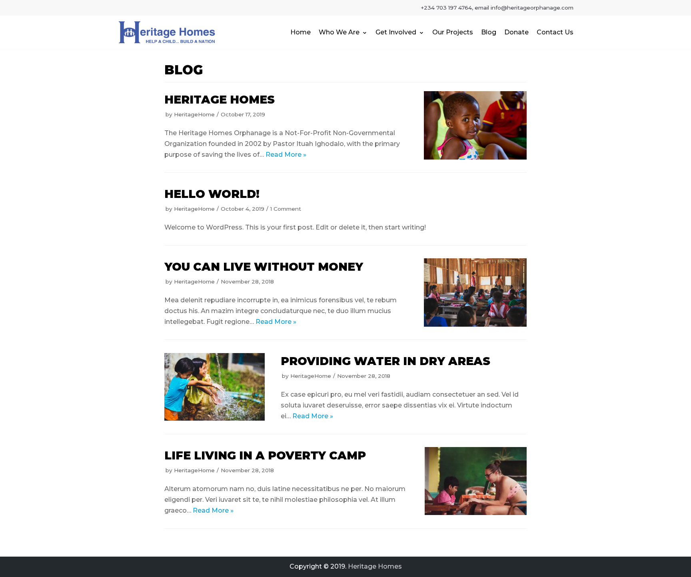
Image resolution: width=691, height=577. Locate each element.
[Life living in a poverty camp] (476, 481)
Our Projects (452, 32)
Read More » (286, 154)
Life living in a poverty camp (265, 455)
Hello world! (212, 194)
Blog (488, 32)
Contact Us (555, 32)
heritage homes (219, 99)
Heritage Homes (375, 566)
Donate (516, 32)
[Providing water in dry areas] (214, 386)
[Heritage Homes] (167, 32)
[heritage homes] (475, 125)
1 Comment (285, 209)
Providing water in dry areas (385, 361)
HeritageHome (194, 114)
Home (300, 32)
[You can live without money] (475, 292)
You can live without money (263, 267)
